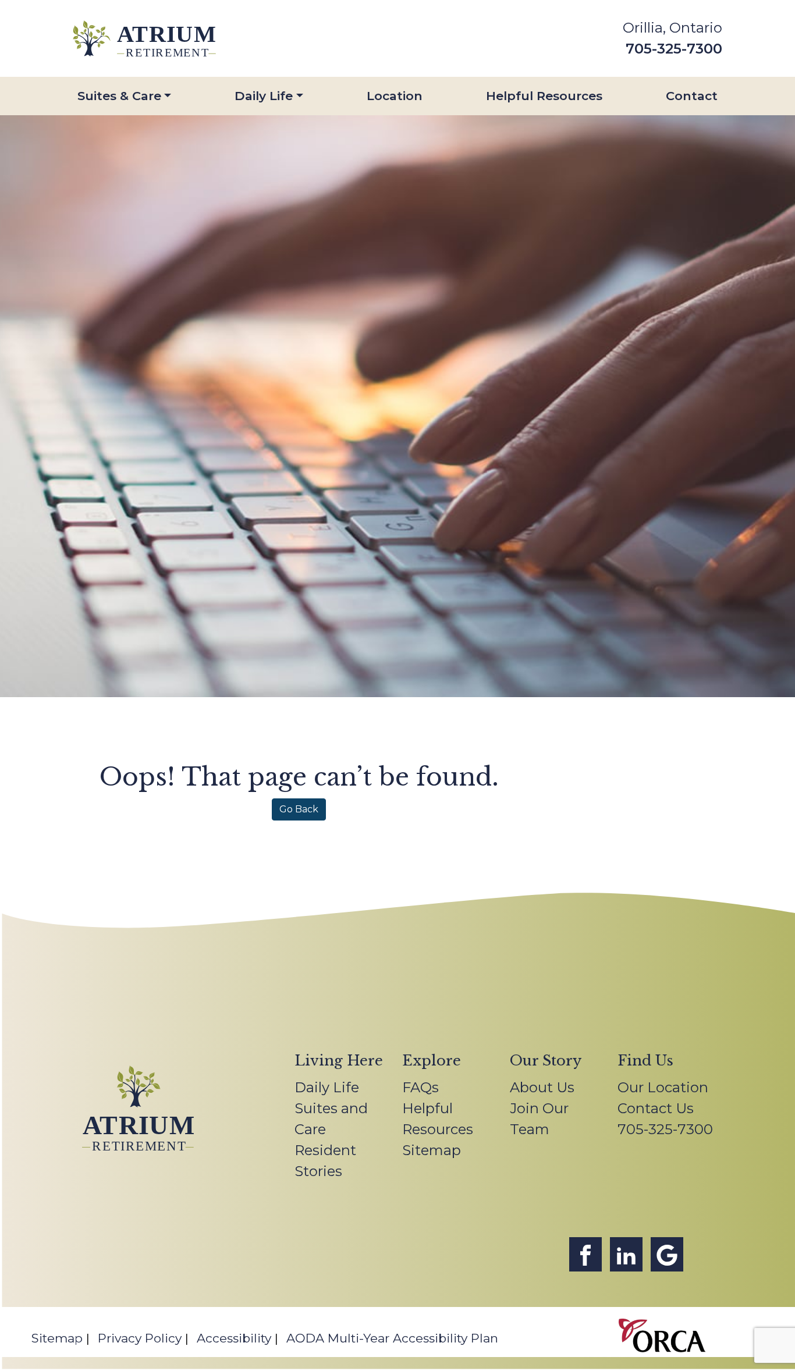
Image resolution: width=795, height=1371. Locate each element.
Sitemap (431, 1150)
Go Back (298, 809)
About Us (542, 1087)
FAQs (420, 1087)
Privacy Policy (140, 1338)
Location (395, 95)
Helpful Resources (544, 95)
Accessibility (234, 1338)
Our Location (662, 1087)
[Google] (667, 1254)
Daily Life (264, 95)
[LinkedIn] (626, 1254)
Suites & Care (119, 95)
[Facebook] (585, 1254)
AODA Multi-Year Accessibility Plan (392, 1338)
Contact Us (655, 1108)
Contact (692, 95)
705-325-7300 (674, 48)
